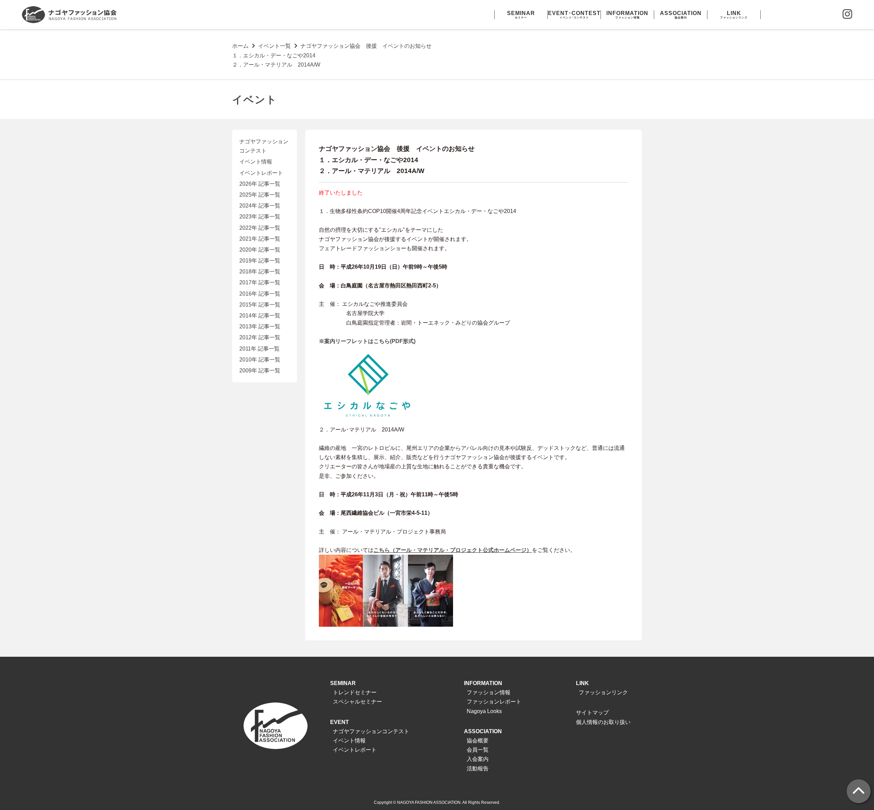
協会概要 (478, 740)
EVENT (339, 722)
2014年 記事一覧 (259, 315)
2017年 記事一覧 (259, 282)
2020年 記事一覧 (259, 250)
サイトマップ (592, 712)
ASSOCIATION (483, 731)
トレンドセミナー (355, 692)
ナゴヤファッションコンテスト (371, 731)
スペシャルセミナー (357, 702)
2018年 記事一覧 (259, 271)
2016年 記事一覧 (259, 294)
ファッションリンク (603, 692)
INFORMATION (483, 683)
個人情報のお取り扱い (603, 722)
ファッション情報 (488, 692)
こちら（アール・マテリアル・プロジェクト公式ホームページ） (452, 550)
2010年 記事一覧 (259, 360)
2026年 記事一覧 (259, 184)
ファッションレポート (494, 702)
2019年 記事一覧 (259, 261)
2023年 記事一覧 (259, 216)
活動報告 (478, 768)
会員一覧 (478, 750)
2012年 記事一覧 (259, 337)
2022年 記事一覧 (259, 228)
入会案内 (478, 759)
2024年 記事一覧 (259, 206)
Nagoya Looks (484, 711)
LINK (582, 683)
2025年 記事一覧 (259, 195)
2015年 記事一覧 (259, 305)
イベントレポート (261, 173)
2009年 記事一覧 (259, 370)
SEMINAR (343, 683)
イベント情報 (255, 162)
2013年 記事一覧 (259, 326)
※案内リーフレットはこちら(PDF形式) (367, 341)
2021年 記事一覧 (259, 239)
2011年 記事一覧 (259, 349)
